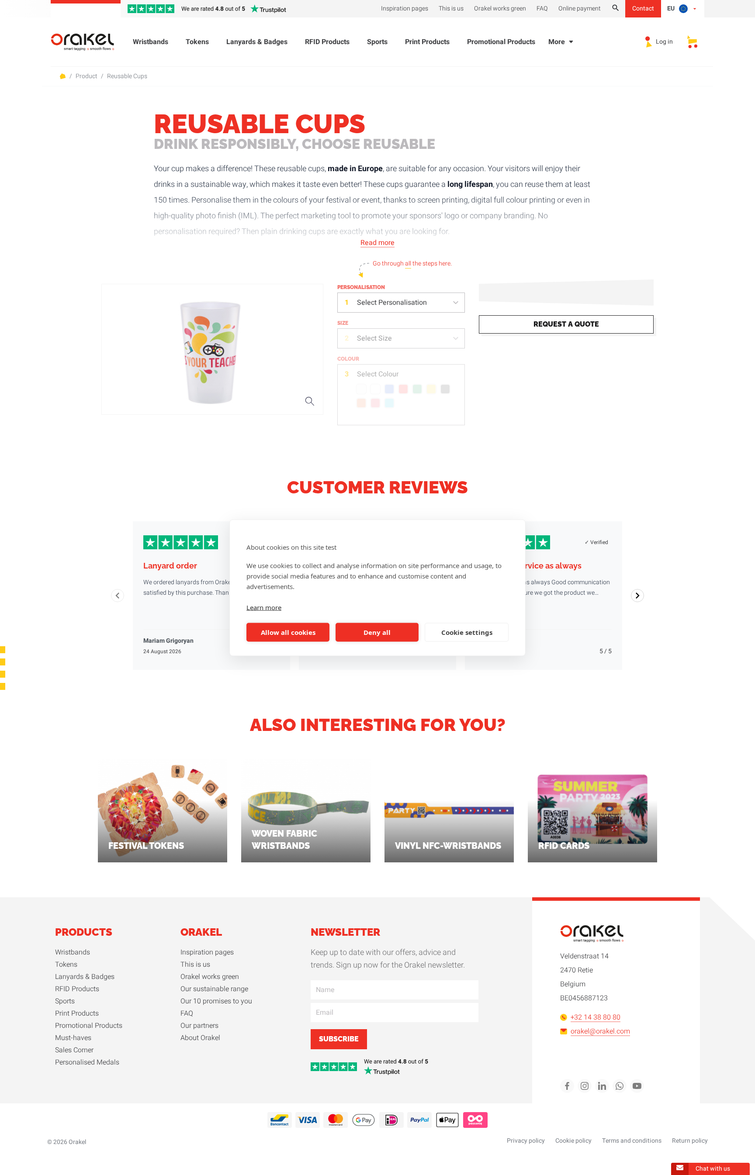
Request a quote (566, 324)
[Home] (88, 42)
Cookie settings (466, 632)
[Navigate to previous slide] (117, 595)
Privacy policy (526, 1140)
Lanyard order (170, 565)
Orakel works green (209, 977)
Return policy (690, 1140)
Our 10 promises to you (216, 1001)
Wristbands (150, 42)
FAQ (186, 1013)
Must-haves (73, 1038)
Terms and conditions (631, 1140)
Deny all (377, 632)
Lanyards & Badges (256, 42)
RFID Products (327, 42)
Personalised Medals (87, 1062)
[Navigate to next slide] (637, 595)
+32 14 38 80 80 (595, 1017)
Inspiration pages (207, 952)
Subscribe (339, 1039)
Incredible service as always (528, 565)
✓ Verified (596, 542)
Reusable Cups (127, 76)
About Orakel (200, 1038)
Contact (643, 8)
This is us (195, 964)
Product (86, 76)
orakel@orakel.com (600, 1031)
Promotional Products (501, 42)
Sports (377, 42)
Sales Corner (74, 1050)
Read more (377, 243)
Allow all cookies (288, 632)
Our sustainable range (214, 989)
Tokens (197, 42)
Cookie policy (573, 1140)
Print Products (427, 42)
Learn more (263, 607)
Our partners (199, 1025)
